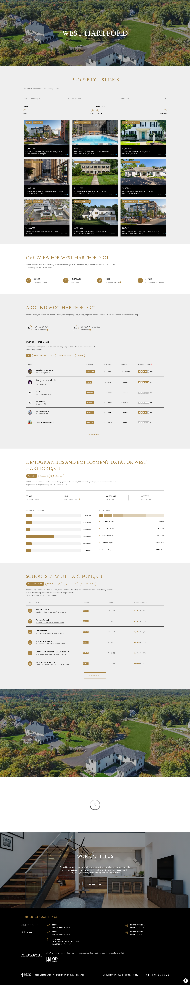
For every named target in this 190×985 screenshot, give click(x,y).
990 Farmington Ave (43, 394)
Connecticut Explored (44, 422)
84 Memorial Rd (42, 414)
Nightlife (81, 355)
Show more (95, 435)
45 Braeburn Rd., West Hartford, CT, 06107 (50, 644)
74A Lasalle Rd (41, 384)
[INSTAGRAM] (154, 975)
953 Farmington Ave (43, 373)
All (29, 355)
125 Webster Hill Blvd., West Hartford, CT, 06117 (52, 665)
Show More (95, 675)
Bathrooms (76, 98)
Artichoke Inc (41, 401)
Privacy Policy (131, 974)
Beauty (70, 355)
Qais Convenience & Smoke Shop (46, 381)
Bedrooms (125, 98)
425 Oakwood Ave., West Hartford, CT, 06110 (51, 654)
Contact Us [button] (95, 884)
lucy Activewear (42, 411)
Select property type (32, 98)
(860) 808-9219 (137, 927)
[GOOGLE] (166, 975)
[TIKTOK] (160, 975)
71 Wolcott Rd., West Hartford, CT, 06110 (50, 623)
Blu (37, 391)
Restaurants (39, 355)
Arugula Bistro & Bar (43, 370)
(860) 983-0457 (137, 934)
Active (61, 355)
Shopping (51, 355)
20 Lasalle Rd (41, 404)
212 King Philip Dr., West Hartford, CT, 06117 (51, 612)
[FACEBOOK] (148, 975)
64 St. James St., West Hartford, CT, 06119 (50, 633)
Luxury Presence (75, 974)
